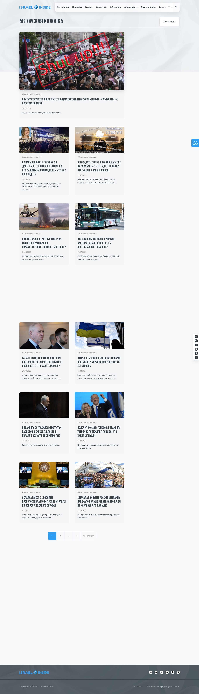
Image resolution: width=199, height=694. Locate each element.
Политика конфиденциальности (163, 686)
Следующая (88, 536)
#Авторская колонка (31, 94)
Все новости (63, 7)
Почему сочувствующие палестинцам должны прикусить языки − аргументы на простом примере (70, 101)
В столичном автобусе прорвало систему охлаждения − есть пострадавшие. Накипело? (96, 243)
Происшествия (148, 7)
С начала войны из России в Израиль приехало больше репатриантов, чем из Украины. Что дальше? (99, 502)
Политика (77, 7)
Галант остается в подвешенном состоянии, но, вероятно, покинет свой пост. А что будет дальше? (41, 362)
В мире (89, 7)
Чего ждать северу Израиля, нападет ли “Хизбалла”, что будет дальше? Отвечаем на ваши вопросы (99, 166)
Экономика (101, 7)
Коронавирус (131, 7)
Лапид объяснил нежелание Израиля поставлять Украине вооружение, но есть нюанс (99, 362)
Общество (115, 7)
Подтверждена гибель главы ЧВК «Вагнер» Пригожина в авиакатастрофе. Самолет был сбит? (44, 243)
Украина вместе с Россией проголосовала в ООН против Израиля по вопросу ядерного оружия (44, 502)
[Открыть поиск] (175, 7)
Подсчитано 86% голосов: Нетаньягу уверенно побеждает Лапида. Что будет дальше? (98, 432)
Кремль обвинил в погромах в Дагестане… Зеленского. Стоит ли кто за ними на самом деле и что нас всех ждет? (44, 168)
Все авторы (169, 21)
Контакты (137, 686)
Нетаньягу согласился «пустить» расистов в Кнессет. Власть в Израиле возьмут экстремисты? (41, 432)
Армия (162, 7)
